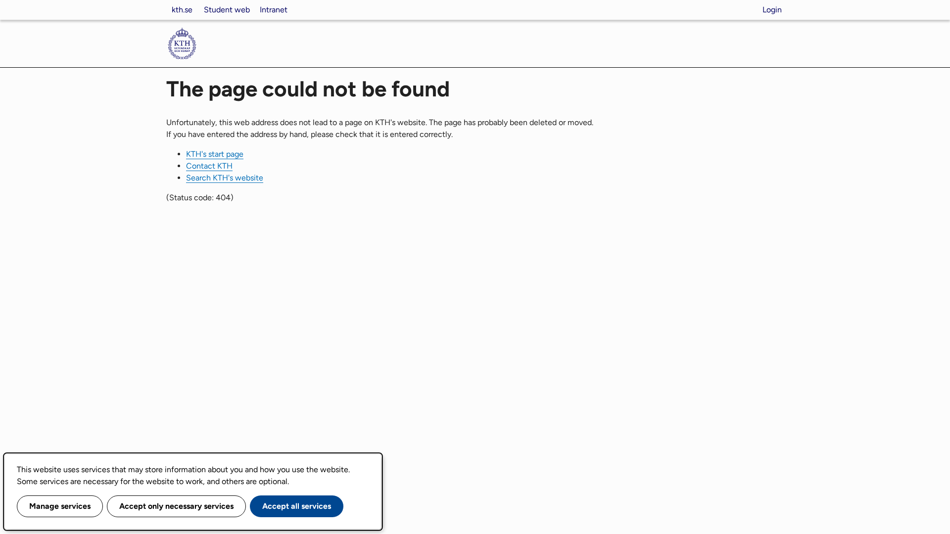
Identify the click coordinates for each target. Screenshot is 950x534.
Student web (227, 9)
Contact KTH (209, 166)
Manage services (60, 506)
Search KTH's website (224, 177)
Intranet (273, 9)
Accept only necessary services (176, 506)
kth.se (182, 9)
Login (772, 9)
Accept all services (296, 506)
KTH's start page (214, 154)
